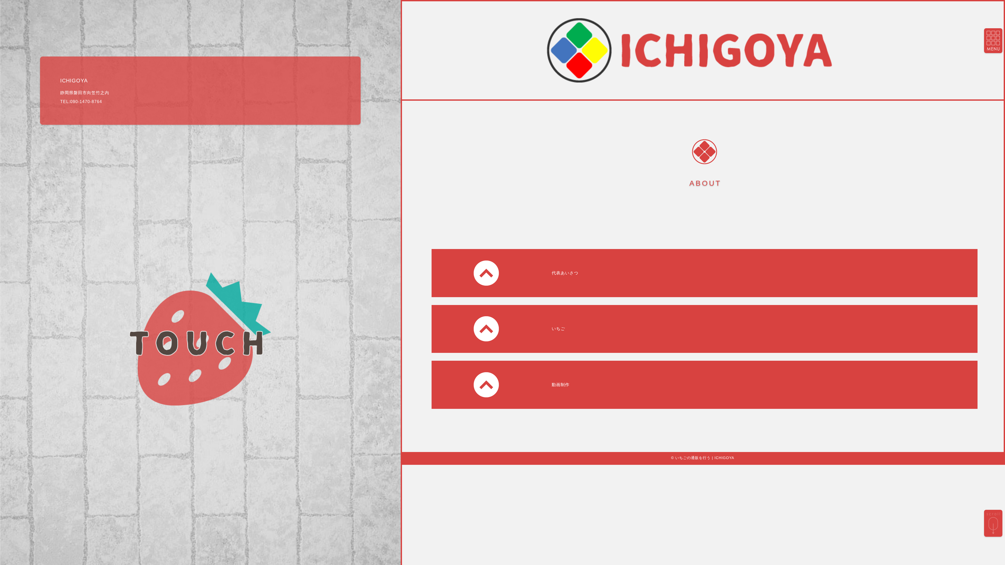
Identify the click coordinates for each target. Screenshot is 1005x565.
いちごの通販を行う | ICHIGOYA (704, 458)
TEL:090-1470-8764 (81, 101)
